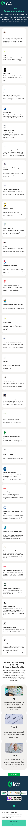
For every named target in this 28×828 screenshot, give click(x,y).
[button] (25, 3)
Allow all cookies (13, 821)
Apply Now (14, 774)
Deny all (14, 824)
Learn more (8, 817)
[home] (6, 3)
